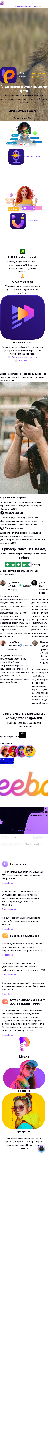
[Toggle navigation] (44, 4)
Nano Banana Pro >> (38, 75)
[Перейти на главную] (24, 4)
